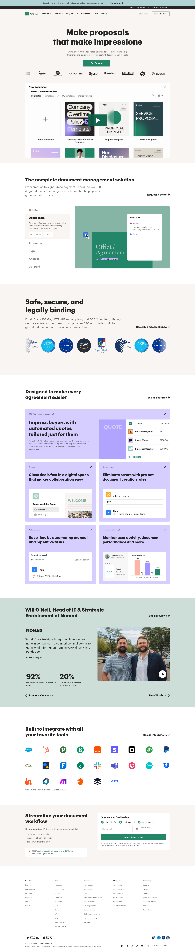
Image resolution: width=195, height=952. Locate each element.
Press (145, 907)
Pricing (104, 14)
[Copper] (132, 766)
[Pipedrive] (63, 750)
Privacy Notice (145, 844)
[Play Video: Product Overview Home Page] (97, 120)
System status (89, 911)
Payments (58, 902)
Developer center (90, 907)
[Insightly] (28, 782)
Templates (88, 890)
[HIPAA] (154, 938)
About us (146, 886)
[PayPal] (166, 750)
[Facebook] (127, 946)
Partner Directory (90, 919)
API (96, 14)
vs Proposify (118, 898)
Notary (57, 911)
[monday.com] (80, 750)
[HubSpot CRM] (46, 750)
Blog (85, 894)
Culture (145, 890)
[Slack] (97, 766)
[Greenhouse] (80, 766)
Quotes (57, 894)
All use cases (60, 927)
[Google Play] (33, 938)
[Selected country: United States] (137, 830)
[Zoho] (28, 766)
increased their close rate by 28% (54, 852)
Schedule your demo (133, 838)
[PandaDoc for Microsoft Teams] (114, 766)
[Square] (132, 750)
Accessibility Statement (59, 947)
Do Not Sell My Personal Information (79, 947)
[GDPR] (163, 938)
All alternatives (119, 907)
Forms (57, 907)
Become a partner (149, 902)
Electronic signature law (93, 898)
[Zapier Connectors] (97, 750)
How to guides (89, 902)
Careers (146, 894)
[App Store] (49, 938)
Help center (140, 7)
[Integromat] (63, 782)
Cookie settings (45, 947)
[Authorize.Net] (46, 766)
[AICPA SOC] (159, 938)
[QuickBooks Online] (149, 750)
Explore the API (59, 790)
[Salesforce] (28, 750)
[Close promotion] (168, 3)
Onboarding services (92, 915)
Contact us (147, 911)
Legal (37, 947)
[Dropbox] (166, 766)
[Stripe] (114, 750)
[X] (132, 946)
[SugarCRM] (97, 782)
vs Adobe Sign (118, 894)
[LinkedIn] (122, 946)
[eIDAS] (168, 938)
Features (28, 894)
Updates (28, 898)
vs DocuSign (118, 886)
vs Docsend (117, 902)
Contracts (58, 898)
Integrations (30, 890)
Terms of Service (132, 844)
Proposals (58, 886)
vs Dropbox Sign (119, 890)
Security (28, 902)
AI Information (96, 947)
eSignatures (59, 890)
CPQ (56, 919)
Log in (131, 7)
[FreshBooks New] (63, 766)
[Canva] (149, 766)
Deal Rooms (59, 923)
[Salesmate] (114, 782)
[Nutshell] (80, 782)
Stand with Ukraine (150, 898)
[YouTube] (142, 946)
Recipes (87, 923)
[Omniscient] (46, 782)
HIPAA (27, 907)
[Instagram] (137, 946)
